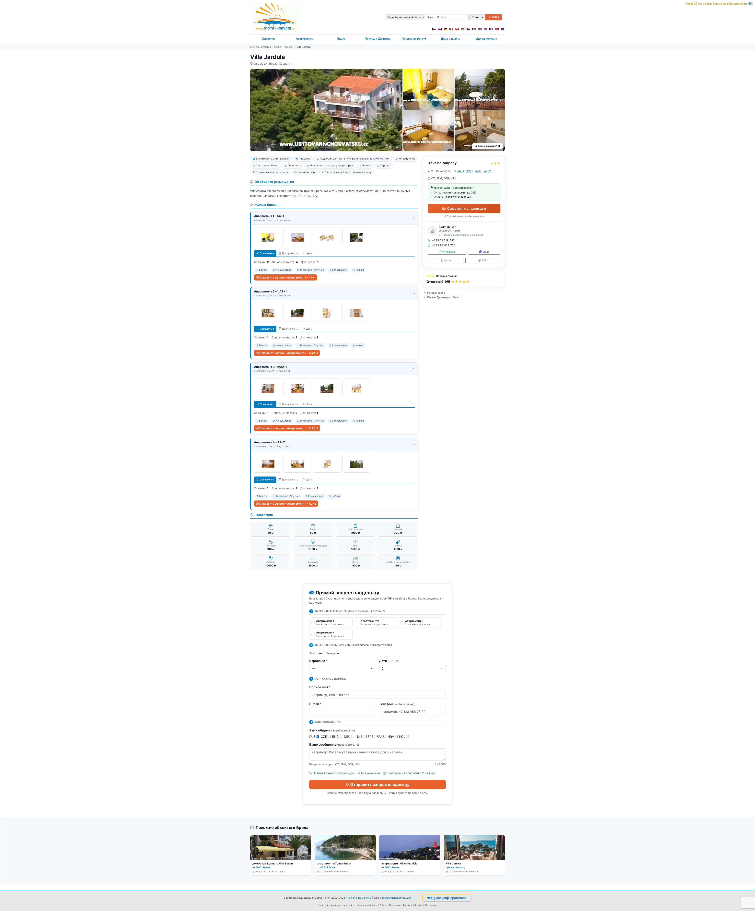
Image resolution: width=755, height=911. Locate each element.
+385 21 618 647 (443, 240)
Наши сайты (348, 905)
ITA (358, 737)
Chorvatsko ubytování (400, 905)
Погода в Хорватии (377, 38)
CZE (324, 737)
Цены (309, 253)
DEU (348, 737)
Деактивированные (329, 905)
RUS (313, 737)
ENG (336, 737)
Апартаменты (305, 38)
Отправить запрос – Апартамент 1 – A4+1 (287, 277)
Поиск (494, 17)
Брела (289, 46)
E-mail (315, 704)
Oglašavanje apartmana (449, 898)
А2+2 (487, 171)
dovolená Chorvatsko (425, 905)
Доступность (290, 253)
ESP (369, 737)
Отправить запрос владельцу (380, 784)
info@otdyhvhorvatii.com (397, 897)
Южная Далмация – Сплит (265, 46)
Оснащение (267, 253)
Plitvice (383, 905)
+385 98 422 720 (443, 245)
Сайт (484, 260)
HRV (391, 737)
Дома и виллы (450, 38)
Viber (485, 251)
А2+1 (469, 171)
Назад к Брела (436, 292)
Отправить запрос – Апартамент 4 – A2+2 (287, 503)
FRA (380, 737)
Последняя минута (413, 38)
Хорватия (268, 38)
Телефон (397, 704)
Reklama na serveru (359, 897)
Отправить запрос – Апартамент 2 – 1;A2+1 (288, 353)
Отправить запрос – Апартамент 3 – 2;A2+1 (288, 428)
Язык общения (332, 730)
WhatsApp (448, 251)
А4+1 (460, 171)
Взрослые (318, 661)
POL (402, 737)
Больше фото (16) (489, 146)
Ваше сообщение (334, 744)
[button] (464, 279)
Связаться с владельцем (466, 208)
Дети (389, 661)
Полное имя (320, 687)
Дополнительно (486, 38)
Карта (447, 260)
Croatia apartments (367, 905)
